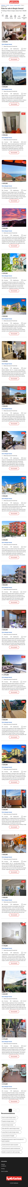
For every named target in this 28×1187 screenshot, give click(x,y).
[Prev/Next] (3, 31)
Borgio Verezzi (17, 5)
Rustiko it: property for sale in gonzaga (11, 1152)
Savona (11, 5)
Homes (7, 5)
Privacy (3, 1168)
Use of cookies (4, 1171)
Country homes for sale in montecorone (11, 1148)
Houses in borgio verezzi (7, 1124)
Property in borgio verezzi (8, 1121)
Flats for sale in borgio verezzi (9, 1117)
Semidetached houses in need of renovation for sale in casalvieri (13, 1140)
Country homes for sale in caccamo (10, 1144)
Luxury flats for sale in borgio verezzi (10, 1132)
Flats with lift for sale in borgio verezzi (10, 1128)
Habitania (3, 5)
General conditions (3, 1165)
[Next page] (17, 1110)
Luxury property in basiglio (8, 1135)
